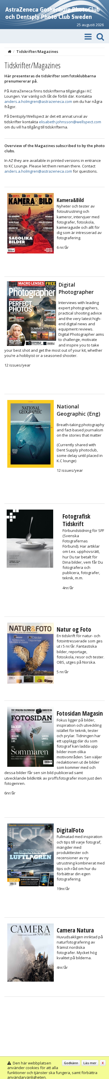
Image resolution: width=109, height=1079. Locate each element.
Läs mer (90, 1063)
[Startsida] (9, 51)
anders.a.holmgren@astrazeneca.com (38, 101)
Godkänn (71, 1063)
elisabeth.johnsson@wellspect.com (70, 121)
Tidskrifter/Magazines (37, 51)
